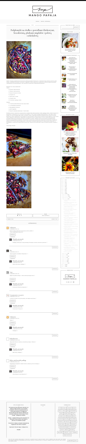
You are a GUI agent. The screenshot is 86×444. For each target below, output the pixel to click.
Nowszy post (11, 219)
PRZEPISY (37, 21)
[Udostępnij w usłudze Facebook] (19, 215)
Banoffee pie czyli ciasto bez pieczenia (70, 154)
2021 (64, 186)
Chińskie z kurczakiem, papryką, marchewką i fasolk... (70, 210)
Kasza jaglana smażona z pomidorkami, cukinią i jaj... (70, 248)
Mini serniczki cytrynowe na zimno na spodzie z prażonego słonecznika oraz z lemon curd (72, 60)
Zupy (73, 413)
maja (65, 257)
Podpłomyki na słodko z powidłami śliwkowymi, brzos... (71, 224)
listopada (66, 196)
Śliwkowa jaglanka (67, 251)
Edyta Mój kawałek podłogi (18, 360)
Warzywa (64, 408)
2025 (64, 181)
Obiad (74, 408)
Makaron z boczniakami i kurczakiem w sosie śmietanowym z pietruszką (72, 108)
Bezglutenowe (73, 418)
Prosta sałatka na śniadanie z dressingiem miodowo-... (70, 222)
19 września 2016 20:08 (15, 340)
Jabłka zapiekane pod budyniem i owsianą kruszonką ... (71, 220)
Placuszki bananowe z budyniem (72, 74)
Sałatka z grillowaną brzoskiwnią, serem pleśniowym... (70, 229)
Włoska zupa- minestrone (69, 230)
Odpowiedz (12, 234)
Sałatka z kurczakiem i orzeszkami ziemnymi (72, 101)
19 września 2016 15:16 (14, 318)
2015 (64, 264)
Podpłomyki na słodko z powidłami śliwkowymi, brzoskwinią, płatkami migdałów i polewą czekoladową (72, 88)
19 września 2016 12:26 (14, 296)
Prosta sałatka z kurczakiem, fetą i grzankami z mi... (71, 236)
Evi (11, 250)
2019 (64, 189)
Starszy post (55, 219)
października (66, 197)
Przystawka (73, 421)
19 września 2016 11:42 (14, 273)
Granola (68, 424)
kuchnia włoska (67, 413)
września (66, 198)
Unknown (13, 227)
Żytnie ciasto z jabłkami (68, 241)
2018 (64, 190)
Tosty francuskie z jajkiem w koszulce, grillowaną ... (69, 213)
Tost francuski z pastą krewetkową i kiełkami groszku (70, 50)
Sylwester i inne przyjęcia (64, 421)
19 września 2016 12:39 (17, 307)
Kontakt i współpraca (45, 21)
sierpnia (66, 253)
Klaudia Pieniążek (18, 239)
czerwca (66, 256)
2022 (64, 185)
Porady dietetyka (67, 435)
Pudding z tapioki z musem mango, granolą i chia (71, 227)
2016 (64, 193)
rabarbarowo (14, 339)
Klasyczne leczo (67, 211)
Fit (59, 408)
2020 (64, 188)
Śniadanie (69, 408)
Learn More (70, 440)
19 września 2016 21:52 (14, 361)
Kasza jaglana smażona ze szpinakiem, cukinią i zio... (69, 238)
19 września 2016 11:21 (17, 240)
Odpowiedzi (12, 236)
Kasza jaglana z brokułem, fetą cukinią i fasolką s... (70, 203)
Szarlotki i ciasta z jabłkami (70, 432)
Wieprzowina (73, 410)
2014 (64, 266)
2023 (64, 183)
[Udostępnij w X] (17, 215)
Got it (76, 440)
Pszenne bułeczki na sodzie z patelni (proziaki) (72, 96)
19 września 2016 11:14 (14, 229)
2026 (64, 179)
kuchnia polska (62, 416)
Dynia (74, 416)
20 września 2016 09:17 (17, 372)
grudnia (66, 194)
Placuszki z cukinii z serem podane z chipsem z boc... (71, 245)
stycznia (66, 263)
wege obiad (60, 432)
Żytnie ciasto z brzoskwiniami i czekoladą (70, 216)
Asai (11, 272)
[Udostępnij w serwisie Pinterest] (21, 215)
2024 (64, 182)
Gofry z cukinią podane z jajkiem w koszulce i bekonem (71, 218)
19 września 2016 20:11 (17, 350)
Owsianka (72, 429)
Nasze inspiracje (45, 215)
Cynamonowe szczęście (17, 295)
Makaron (69, 416)
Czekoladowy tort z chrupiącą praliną (70, 173)
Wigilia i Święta (62, 410)
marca (65, 260)
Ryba (68, 410)
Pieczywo (66, 418)
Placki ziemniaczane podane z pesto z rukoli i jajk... (70, 206)
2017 (64, 192)
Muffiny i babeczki (64, 429)
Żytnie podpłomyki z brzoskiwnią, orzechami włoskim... (70, 232)
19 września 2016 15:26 (17, 328)
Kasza (61, 413)
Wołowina (73, 424)
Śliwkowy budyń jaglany (69, 208)
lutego (65, 261)
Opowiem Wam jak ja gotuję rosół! (72, 79)
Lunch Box (61, 418)
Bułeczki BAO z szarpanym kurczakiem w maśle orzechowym (72, 68)
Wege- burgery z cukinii (68, 240)
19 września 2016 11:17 (14, 251)
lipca (65, 254)
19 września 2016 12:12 (17, 285)
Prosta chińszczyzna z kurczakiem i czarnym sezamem (71, 250)
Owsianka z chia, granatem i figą (70, 204)
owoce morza (62, 424)
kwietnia (66, 258)
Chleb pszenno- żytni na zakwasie (71, 234)
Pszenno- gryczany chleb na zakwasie (69, 243)
